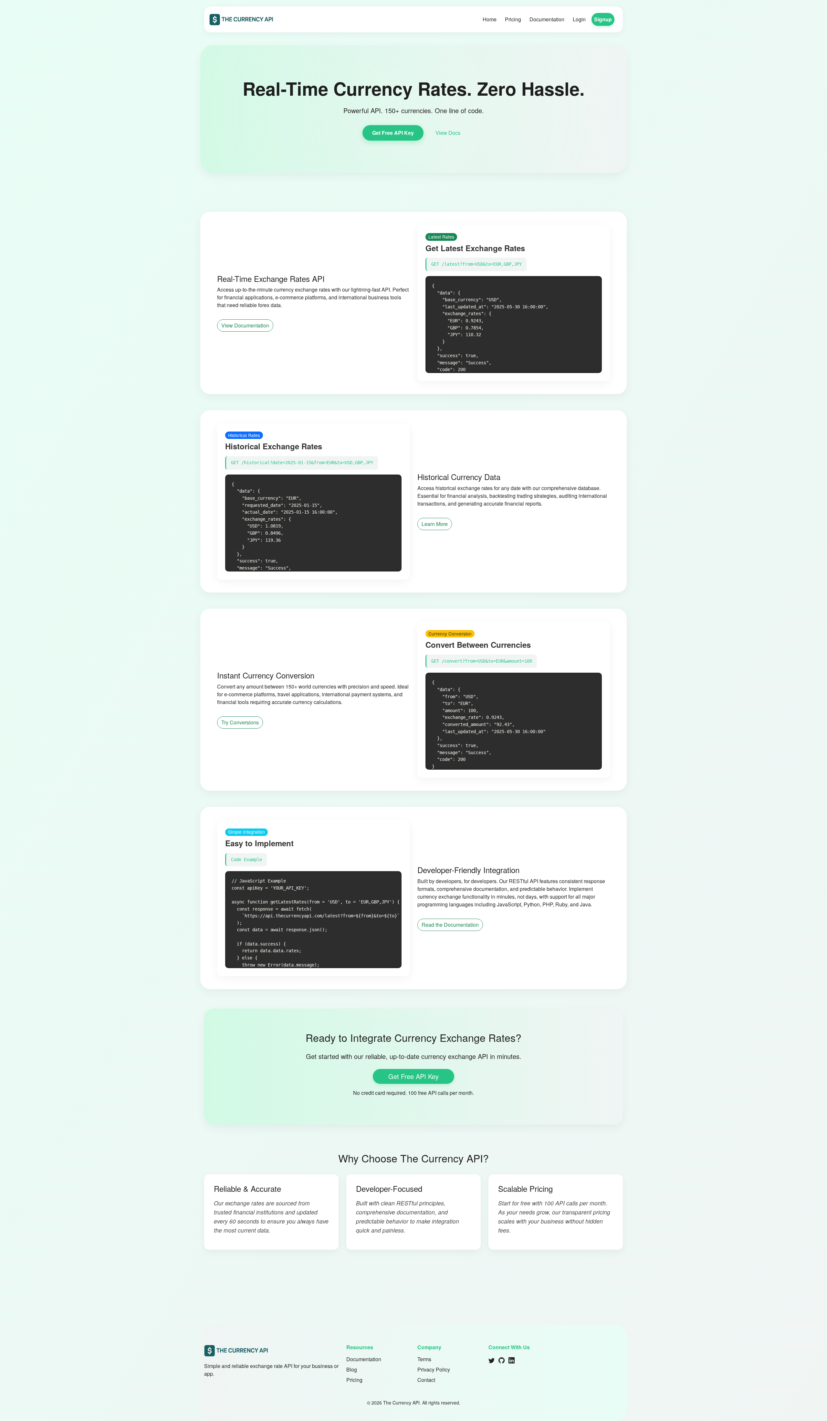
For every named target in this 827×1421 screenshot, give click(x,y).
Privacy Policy (433, 1369)
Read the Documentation (450, 924)
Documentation (546, 19)
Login (579, 19)
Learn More (435, 524)
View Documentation (245, 325)
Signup (603, 19)
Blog (351, 1369)
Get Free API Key (393, 132)
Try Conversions (240, 722)
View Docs (447, 132)
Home (490, 19)
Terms (424, 1359)
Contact (426, 1380)
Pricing (513, 19)
